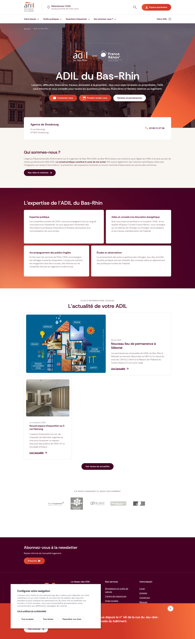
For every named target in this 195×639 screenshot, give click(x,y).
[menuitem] (31, 19)
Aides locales (111, 600)
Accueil (27, 28)
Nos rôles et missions (38, 172)
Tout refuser (48, 619)
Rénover (143, 602)
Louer (142, 588)
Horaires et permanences (129, 98)
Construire (144, 597)
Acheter (143, 593)
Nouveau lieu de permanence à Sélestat (133, 346)
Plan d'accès (34, 629)
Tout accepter (27, 619)
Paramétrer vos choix (71, 619)
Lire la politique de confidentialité (31, 611)
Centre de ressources (115, 596)
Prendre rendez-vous (97, 98)
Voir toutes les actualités (97, 466)
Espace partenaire (158, 7)
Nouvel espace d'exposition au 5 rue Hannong (46, 427)
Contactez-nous (65, 98)
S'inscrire (32, 560)
